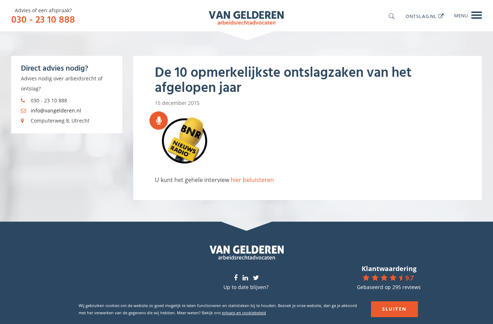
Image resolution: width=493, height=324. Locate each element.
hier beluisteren (252, 180)
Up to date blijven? (246, 287)
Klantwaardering (389, 268)
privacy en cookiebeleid (244, 312)
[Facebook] (235, 278)
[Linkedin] (245, 278)
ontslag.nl (421, 16)
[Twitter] (256, 278)
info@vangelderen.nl (56, 110)
